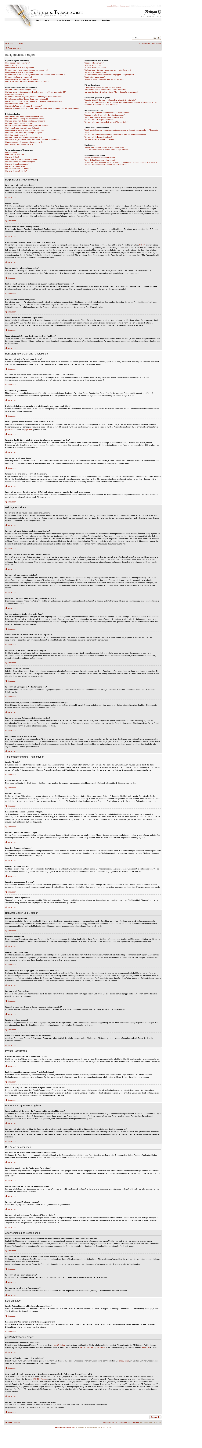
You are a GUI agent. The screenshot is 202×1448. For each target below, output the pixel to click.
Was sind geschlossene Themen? (18, 169)
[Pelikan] (150, 14)
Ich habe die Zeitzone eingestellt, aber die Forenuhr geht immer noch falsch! (33, 97)
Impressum (126, 6)
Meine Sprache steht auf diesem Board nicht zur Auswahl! (26, 99)
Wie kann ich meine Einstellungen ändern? (21, 90)
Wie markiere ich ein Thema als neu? (19, 144)
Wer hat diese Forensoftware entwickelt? (100, 158)
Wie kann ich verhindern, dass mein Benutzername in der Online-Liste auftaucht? (35, 92)
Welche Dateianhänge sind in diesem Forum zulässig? (105, 147)
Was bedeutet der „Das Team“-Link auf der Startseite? (104, 79)
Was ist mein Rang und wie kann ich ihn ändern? (23, 106)
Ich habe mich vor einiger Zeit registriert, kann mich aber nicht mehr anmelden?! (35, 75)
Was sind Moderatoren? (93, 65)
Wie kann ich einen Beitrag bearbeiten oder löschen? (25, 119)
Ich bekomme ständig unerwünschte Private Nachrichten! (106, 90)
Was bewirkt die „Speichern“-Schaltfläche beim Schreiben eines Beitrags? (32, 140)
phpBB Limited (11, 429)
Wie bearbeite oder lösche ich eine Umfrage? (22, 128)
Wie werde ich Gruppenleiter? (96, 72)
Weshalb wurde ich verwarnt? (16, 135)
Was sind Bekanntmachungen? (17, 164)
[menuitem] (21, 43)
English (113, 6)
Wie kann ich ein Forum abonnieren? (98, 137)
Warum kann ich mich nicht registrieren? (20, 68)
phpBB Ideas (124, 1361)
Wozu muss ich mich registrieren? (17, 63)
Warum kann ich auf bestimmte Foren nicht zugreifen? (25, 130)
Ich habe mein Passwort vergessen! (18, 77)
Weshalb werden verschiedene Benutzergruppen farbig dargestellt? (110, 75)
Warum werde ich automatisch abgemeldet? (21, 79)
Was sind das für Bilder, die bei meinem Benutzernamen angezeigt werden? (33, 101)
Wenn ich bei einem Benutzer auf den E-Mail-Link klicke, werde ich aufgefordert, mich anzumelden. (42, 108)
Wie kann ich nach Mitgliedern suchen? (99, 120)
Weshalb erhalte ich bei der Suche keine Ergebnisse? (105, 115)
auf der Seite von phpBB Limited (92, 1348)
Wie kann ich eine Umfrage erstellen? (19, 123)
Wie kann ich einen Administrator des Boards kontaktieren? (106, 165)
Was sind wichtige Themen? (15, 166)
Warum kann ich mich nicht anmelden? (19, 72)
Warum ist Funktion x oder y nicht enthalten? (101, 160)
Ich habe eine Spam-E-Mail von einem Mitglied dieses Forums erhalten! (111, 92)
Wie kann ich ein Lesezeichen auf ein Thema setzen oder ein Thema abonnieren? (115, 135)
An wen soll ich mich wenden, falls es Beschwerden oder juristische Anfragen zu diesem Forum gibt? (122, 162)
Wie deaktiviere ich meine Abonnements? (100, 139)
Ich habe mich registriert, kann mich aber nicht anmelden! (26, 70)
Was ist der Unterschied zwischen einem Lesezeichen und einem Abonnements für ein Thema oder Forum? (121, 131)
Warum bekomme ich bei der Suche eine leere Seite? (104, 117)
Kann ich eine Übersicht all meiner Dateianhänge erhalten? (107, 150)
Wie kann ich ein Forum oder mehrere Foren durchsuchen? (107, 113)
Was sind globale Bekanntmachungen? (20, 162)
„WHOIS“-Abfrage (40, 1379)
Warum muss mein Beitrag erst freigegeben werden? (25, 142)
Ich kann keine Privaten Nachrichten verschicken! (103, 87)
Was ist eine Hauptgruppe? (95, 77)
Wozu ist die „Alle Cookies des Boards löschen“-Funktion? (27, 82)
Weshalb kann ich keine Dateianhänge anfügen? (23, 133)
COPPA (142, 245)
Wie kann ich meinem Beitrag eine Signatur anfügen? (25, 121)
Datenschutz (119, 6)
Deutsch (108, 6)
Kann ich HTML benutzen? (15, 155)
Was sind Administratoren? (94, 63)
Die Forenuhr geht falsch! (14, 94)
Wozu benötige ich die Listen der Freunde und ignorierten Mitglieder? (110, 100)
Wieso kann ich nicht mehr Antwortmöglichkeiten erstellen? (27, 126)
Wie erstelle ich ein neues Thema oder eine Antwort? (25, 116)
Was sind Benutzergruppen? (95, 68)
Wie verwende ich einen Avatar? (17, 104)
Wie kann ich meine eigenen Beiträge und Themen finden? (106, 122)
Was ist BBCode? (11, 152)
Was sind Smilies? (12, 157)
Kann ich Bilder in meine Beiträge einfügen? (21, 159)
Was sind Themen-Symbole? (16, 171)
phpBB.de (28, 429)
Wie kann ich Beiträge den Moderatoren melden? (23, 137)
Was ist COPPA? (11, 65)
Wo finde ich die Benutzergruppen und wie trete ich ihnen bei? (108, 70)
